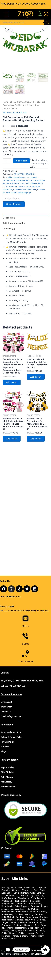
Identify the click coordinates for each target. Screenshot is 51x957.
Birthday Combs (38, 912)
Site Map (5, 746)
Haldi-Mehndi (32, 909)
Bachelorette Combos (12, 920)
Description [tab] (9, 218)
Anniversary (6, 782)
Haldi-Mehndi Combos (12, 917)
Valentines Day (30, 890)
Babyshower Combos (37, 917)
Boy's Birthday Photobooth (15, 898)
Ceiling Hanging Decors (30, 933)
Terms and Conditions (11, 732)
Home (5, 102)
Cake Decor (30, 887)
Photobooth (16, 887)
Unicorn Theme (26, 930)
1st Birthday (7, 895)
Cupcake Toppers (39, 906)
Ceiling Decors (9, 933)
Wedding (19, 909)
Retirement (20, 928)
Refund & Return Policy (12, 737)
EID (38, 102)
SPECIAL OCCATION (26, 102)
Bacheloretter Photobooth (27, 901)
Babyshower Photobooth (13, 904)
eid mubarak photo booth (14, 183)
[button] (6, 15)
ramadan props (24, 192)
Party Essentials (8, 786)
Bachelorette (21, 912)
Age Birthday (36, 895)
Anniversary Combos (12, 914)
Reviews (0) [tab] (9, 228)
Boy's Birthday (7, 767)
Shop (12, 102)
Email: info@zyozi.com (11, 716)
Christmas (6, 925)
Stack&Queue (41, 954)
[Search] (47, 22)
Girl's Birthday (7, 772)
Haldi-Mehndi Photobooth (30, 922)
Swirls (13, 930)
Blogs (3, 751)
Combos (16, 890)
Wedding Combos (34, 914)
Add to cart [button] (11, 382)
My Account (6, 702)
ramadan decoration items (24, 189)
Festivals (17, 925)
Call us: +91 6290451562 (13, 686)
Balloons (40, 930)
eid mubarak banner (17, 177)
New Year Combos (35, 920)
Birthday (5, 887)
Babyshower (7, 912)
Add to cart (21, 161)
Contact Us (6, 711)
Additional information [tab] (14, 223)
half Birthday (22, 895)
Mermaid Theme (9, 936)
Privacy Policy (7, 742)
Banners (28, 925)
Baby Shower (7, 777)
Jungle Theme (8, 922)
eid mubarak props (23, 186)
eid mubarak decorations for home (29, 180)
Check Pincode (13, 204)
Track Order (6, 707)
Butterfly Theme (28, 936)
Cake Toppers (21, 906)
